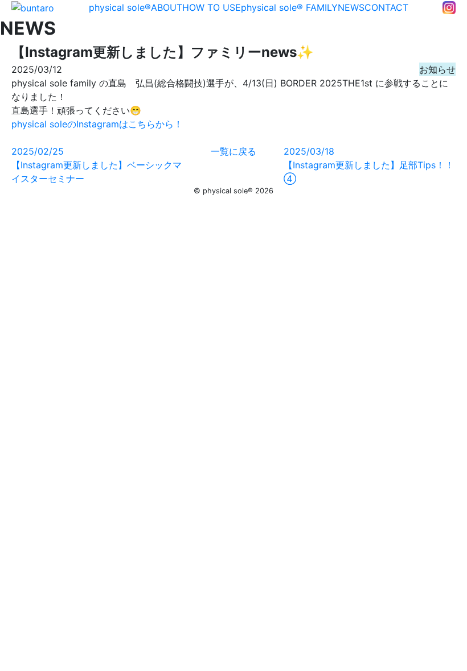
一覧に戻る (233, 151)
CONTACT (386, 7)
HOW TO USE (211, 7)
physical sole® (120, 7)
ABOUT (166, 7)
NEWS (351, 7)
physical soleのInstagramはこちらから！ (97, 124)
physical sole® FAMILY (289, 7)
